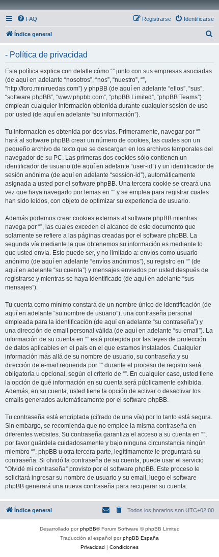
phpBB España (141, 538)
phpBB (88, 529)
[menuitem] (27, 19)
